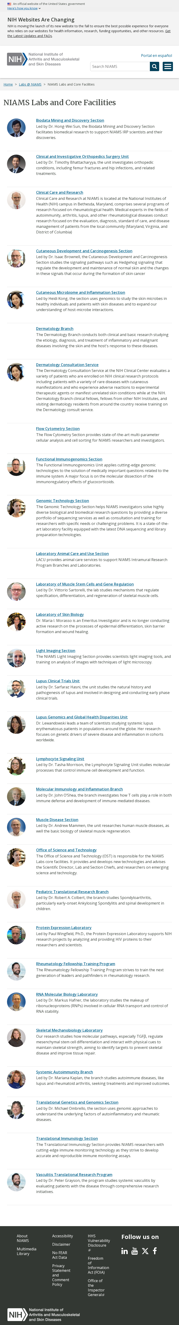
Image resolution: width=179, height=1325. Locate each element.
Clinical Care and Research (59, 192)
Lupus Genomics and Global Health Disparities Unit (82, 717)
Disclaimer (61, 1244)
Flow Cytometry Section (58, 428)
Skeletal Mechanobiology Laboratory (69, 1030)
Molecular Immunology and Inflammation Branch (79, 789)
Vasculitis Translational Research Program (74, 1174)
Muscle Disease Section (57, 819)
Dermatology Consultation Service (67, 364)
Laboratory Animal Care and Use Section (72, 553)
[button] (168, 66)
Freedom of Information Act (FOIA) (98, 1265)
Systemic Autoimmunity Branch (64, 1072)
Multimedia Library (26, 1251)
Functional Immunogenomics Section (69, 459)
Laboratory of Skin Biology (60, 614)
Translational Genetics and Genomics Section (77, 1102)
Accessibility (62, 1235)
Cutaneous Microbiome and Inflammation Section (80, 292)
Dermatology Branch (54, 328)
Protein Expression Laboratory (64, 927)
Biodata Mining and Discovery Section (70, 120)
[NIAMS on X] (145, 1253)
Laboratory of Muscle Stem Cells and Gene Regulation (85, 584)
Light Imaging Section (55, 650)
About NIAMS (23, 1238)
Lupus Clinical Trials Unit (58, 680)
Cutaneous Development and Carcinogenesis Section (84, 250)
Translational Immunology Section (67, 1138)
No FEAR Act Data (59, 1255)
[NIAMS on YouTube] (134, 1252)
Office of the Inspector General (96, 1287)
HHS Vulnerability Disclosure (99, 1240)
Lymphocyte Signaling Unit (60, 758)
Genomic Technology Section (62, 500)
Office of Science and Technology (66, 850)
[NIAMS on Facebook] (155, 1252)
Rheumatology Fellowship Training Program (75, 963)
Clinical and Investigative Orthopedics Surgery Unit (82, 156)
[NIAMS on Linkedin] (124, 1252)
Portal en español (156, 55)
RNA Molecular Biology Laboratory (67, 994)
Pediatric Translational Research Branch (72, 891)
